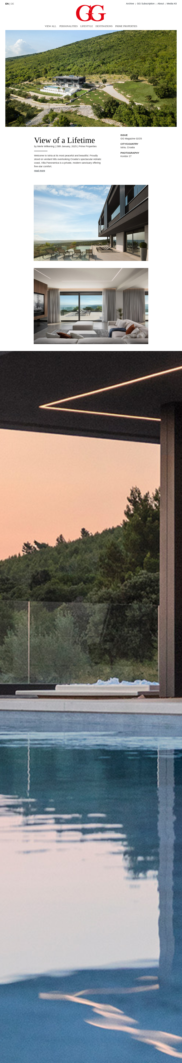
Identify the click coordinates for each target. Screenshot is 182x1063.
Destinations (104, 26)
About (160, 3)
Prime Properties (126, 26)
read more (39, 170)
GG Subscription (146, 3)
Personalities (68, 26)
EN (7, 3)
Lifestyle (86, 26)
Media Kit (172, 3)
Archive (130, 3)
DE (12, 3)
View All (50, 26)
